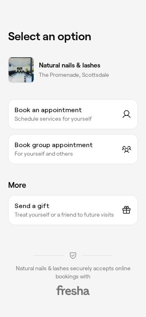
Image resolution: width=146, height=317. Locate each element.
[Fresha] (73, 290)
